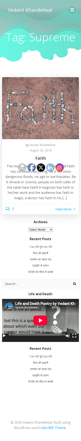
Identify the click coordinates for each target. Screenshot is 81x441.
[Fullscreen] (74, 336)
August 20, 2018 (41, 150)
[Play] (4, 336)
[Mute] (68, 336)
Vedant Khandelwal (30, 9)
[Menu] (72, 9)
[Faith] (40, 107)
